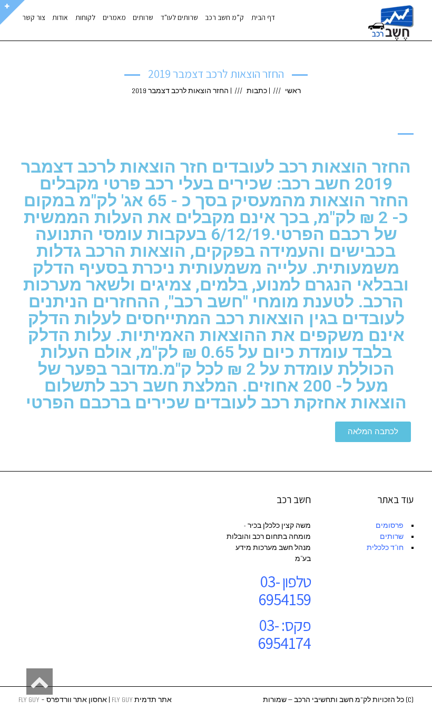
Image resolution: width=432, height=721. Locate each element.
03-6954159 (284, 590)
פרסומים (390, 525)
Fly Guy (122, 699)
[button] (373, 432)
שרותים (392, 537)
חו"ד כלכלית (385, 548)
